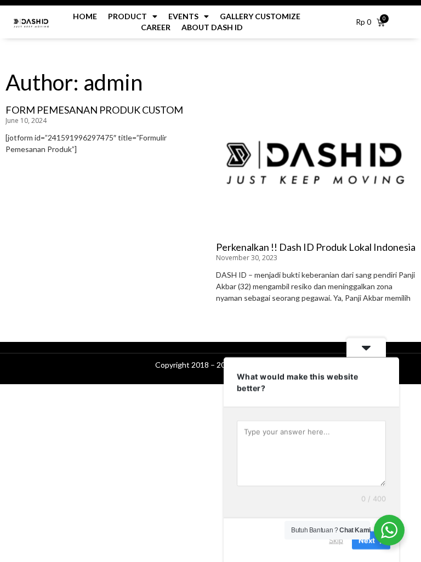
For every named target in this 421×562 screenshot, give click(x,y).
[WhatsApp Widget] (389, 530)
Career (156, 27)
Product (127, 16)
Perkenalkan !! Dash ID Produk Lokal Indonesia (316, 247)
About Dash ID (212, 27)
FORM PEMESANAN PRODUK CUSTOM (94, 110)
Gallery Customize (260, 16)
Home (85, 16)
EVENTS (183, 16)
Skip (336, 539)
